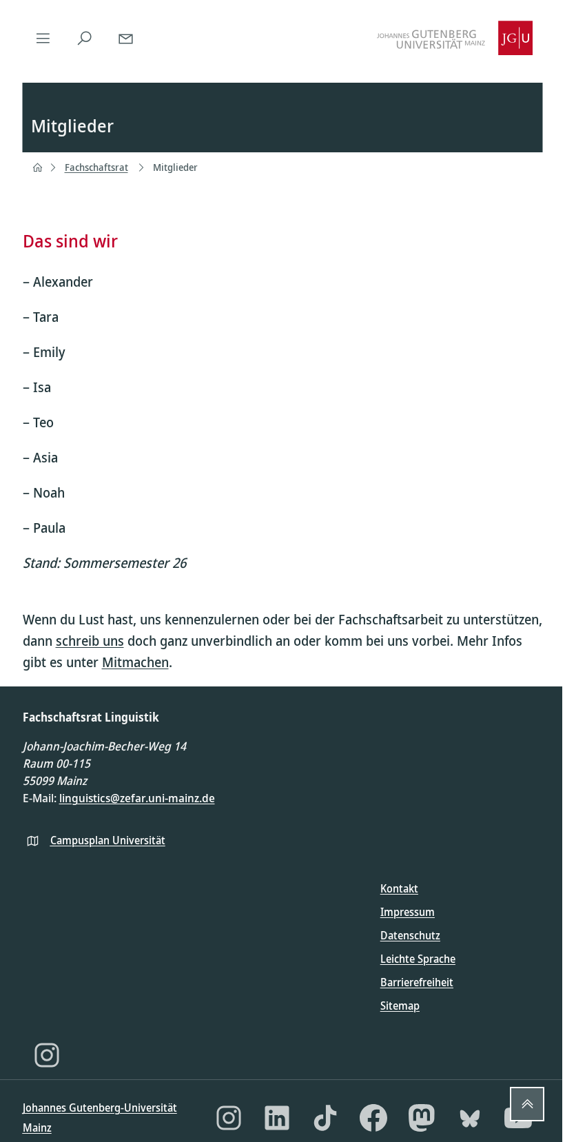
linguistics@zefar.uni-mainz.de (137, 798)
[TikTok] (325, 1118)
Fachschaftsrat (96, 167)
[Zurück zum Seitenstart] (527, 1104)
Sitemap (400, 1005)
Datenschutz (410, 935)
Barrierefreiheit (416, 982)
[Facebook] (373, 1118)
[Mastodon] (421, 1118)
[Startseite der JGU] (455, 38)
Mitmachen (135, 662)
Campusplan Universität (107, 840)
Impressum (407, 911)
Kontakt (399, 888)
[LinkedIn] (277, 1118)
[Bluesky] (470, 1118)
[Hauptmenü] (43, 38)
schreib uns (90, 640)
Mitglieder (175, 167)
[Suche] (84, 38)
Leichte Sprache (417, 958)
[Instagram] (47, 1055)
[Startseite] (37, 167)
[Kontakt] (126, 38)
